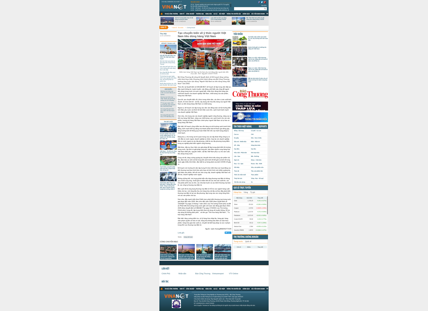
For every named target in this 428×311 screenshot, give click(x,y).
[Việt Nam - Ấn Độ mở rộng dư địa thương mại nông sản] (168, 149)
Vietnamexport (218, 274)
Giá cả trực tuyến (242, 188)
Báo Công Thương (202, 274)
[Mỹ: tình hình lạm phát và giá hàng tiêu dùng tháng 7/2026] (238, 24)
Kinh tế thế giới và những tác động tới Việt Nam (257, 48)
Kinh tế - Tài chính (177, 27)
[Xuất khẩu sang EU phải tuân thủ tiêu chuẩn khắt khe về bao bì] (168, 165)
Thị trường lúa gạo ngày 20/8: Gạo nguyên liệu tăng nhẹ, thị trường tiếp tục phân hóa (168, 78)
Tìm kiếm (263, 5)
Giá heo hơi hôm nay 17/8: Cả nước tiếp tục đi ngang (167, 92)
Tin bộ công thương (171, 14)
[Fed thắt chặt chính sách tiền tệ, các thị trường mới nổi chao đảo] (239, 45)
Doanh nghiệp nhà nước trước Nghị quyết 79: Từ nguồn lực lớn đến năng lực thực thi (210, 5)
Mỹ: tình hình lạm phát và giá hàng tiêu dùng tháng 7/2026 (255, 18)
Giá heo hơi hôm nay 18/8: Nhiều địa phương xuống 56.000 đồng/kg (167, 98)
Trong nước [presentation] (238, 241)
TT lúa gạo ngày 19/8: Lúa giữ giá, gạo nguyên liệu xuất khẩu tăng (167, 104)
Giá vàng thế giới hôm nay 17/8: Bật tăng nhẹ (167, 115)
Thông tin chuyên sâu (234, 14)
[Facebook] (259, 3)
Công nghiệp (190, 14)
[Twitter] (262, 3)
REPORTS (263, 126)
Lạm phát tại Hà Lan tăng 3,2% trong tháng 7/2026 (218, 18)
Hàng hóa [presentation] (237, 192)
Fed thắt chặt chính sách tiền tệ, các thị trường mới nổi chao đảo (258, 38)
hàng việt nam (188, 237)
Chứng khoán (191, 27)
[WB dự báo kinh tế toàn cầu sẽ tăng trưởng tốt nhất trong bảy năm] (239, 86)
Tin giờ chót (195, 2)
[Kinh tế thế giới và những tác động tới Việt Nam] (239, 55)
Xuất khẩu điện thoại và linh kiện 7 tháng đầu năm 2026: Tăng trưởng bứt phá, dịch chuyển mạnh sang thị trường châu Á (168, 186)
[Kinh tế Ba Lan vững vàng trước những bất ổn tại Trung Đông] (168, 253)
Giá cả (215, 14)
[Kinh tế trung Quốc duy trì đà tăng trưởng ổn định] (167, 24)
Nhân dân (182, 274)
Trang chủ (161, 14)
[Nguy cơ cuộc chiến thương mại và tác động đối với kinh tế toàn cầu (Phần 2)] (239, 65)
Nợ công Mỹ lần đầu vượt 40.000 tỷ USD (167, 73)
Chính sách (246, 14)
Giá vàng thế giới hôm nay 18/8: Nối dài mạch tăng (167, 110)
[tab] (238, 192)
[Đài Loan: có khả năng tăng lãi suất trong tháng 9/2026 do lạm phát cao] (186, 253)
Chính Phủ (166, 274)
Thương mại (200, 14)
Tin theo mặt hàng (243, 126)
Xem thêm (267, 13)
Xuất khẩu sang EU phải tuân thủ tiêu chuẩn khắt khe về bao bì (210, 10)
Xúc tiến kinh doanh (258, 14)
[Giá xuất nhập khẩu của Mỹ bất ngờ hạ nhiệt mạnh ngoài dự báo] (222, 253)
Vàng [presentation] (246, 192)
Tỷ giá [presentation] (252, 192)
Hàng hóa (208, 14)
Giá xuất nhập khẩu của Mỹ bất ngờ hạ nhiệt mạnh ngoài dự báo (222, 256)
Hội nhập (222, 14)
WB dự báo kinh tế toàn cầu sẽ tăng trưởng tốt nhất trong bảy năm (258, 80)
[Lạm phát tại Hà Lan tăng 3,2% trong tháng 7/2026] (203, 24)
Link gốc (181, 233)
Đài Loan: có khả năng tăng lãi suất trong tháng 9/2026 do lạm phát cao (186, 256)
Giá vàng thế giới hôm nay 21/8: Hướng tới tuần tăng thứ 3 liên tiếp (168, 68)
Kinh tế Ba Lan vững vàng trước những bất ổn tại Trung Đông (167, 256)
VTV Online (233, 274)
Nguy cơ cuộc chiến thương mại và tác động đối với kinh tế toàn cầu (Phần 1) (258, 69)
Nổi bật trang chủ (168, 43)
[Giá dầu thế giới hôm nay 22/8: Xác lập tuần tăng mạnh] (168, 53)
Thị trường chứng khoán (246, 237)
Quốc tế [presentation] (248, 241)
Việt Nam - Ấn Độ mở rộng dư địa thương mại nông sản (210, 8)
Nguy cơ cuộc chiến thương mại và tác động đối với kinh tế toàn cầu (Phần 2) (258, 59)
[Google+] (265, 3)
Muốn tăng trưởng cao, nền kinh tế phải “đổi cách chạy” (168, 84)
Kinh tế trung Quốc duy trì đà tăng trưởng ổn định (184, 18)
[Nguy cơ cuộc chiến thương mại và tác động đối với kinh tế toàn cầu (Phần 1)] (239, 76)
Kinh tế (182, 14)
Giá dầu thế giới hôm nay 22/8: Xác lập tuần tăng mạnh (168, 57)
